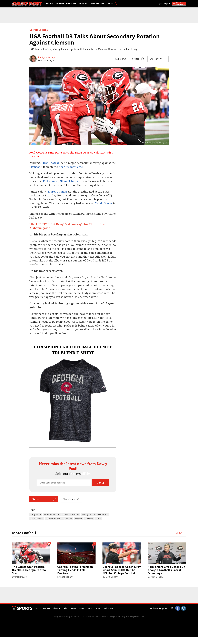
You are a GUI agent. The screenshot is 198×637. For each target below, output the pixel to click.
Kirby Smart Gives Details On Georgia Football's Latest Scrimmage (166, 570)
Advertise (56, 608)
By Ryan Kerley (46, 57)
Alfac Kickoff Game (71, 167)
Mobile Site (108, 608)
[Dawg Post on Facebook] (177, 608)
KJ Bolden (68, 518)
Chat (103, 3)
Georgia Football (38, 29)
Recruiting (71, 3)
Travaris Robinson (71, 514)
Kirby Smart (51, 181)
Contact (72, 608)
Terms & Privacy (85, 608)
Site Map (97, 608)
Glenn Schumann (71, 181)
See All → (181, 532)
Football (60, 3)
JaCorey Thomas (57, 191)
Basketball (84, 3)
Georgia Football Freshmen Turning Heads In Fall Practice (75, 570)
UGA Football (51, 163)
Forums (49, 3)
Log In (159, 3)
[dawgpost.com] (27, 3)
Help (65, 608)
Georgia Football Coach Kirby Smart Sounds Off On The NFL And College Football (121, 570)
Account (46, 608)
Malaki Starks (103, 203)
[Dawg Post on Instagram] (183, 608)
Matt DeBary (21, 576)
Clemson (35, 167)
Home (38, 608)
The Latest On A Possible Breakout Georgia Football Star (29, 570)
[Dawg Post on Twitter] (171, 608)
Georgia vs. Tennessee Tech (94, 514)
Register (167, 3)
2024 (99, 518)
